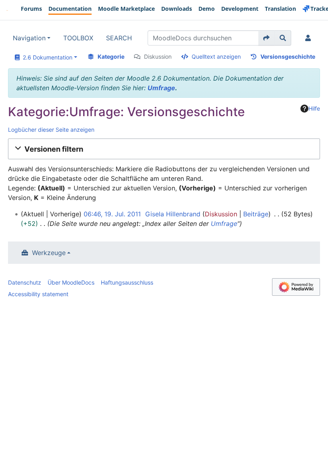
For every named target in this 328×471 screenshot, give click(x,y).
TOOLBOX (78, 38)
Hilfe (314, 108)
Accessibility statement (38, 294)
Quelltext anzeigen (216, 56)
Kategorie (111, 56)
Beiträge (255, 214)
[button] (164, 149)
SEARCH (119, 38)
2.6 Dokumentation (46, 57)
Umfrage (161, 88)
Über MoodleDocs (71, 282)
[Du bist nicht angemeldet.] (309, 38)
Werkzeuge (49, 253)
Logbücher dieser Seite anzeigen (51, 129)
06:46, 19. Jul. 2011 (112, 214)
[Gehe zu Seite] (266, 38)
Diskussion (158, 56)
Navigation (29, 38)
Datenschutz (24, 282)
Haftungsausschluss (127, 282)
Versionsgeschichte (287, 56)
